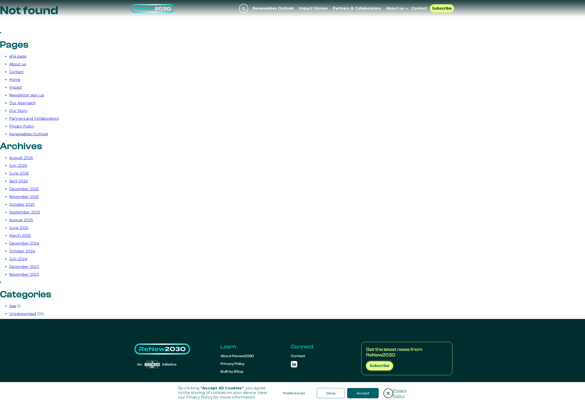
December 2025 (24, 189)
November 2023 (24, 274)
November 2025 (24, 197)
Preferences (294, 393)
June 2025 (19, 228)
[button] (388, 393)
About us (17, 64)
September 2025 (24, 212)
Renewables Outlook (273, 8)
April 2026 (18, 181)
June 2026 (19, 173)
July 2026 (18, 165)
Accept (362, 393)
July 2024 (18, 259)
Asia (12, 306)
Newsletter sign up (26, 95)
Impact (15, 87)
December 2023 (24, 267)
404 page (18, 56)
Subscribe (442, 8)
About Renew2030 (237, 356)
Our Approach (22, 103)
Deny (330, 393)
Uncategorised (22, 314)
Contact (419, 8)
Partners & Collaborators (357, 8)
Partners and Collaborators (33, 118)
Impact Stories (313, 8)
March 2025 (20, 235)
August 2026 (21, 158)
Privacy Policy (199, 397)
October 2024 (22, 251)
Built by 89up (232, 371)
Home (14, 80)
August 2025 (21, 220)
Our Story (18, 111)
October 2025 (22, 204)
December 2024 (24, 243)
